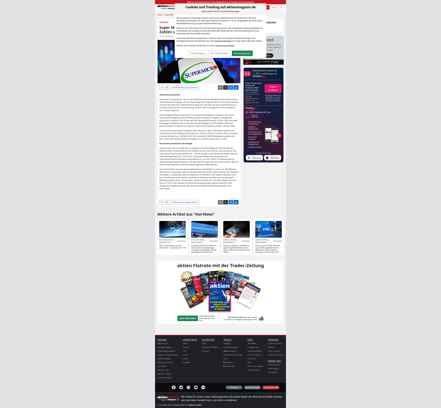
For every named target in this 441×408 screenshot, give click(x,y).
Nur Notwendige (219, 53)
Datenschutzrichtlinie (224, 45)
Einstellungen (197, 53)
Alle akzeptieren (242, 53)
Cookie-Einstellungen (222, 41)
